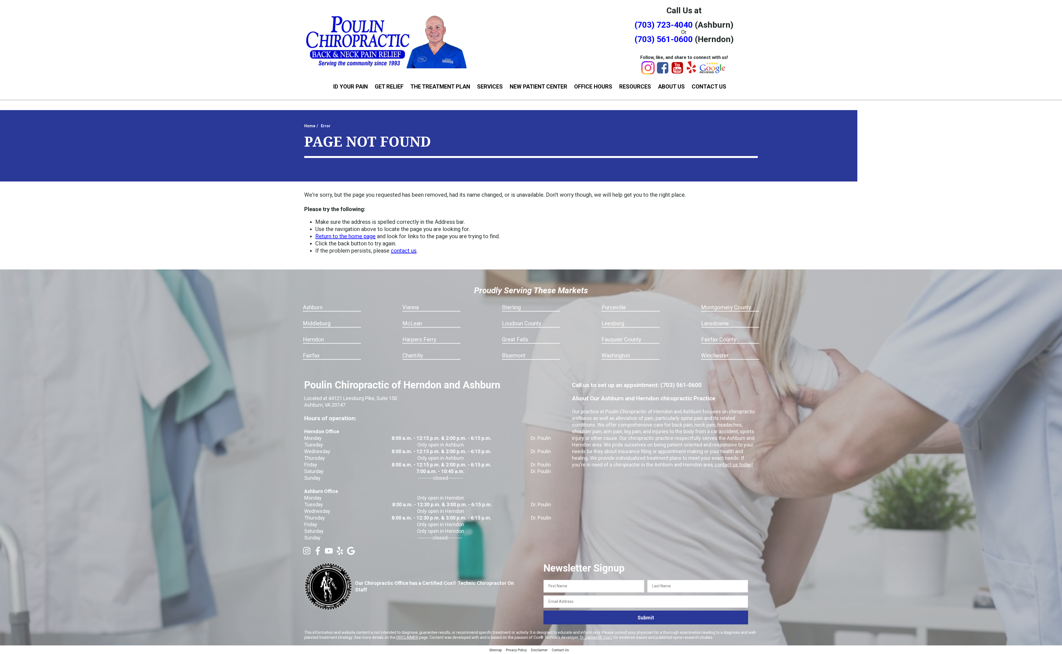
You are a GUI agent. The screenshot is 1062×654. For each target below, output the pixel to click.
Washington (616, 355)
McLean (412, 323)
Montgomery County (726, 307)
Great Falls (515, 339)
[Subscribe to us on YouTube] (329, 553)
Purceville (614, 307)
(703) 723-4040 (663, 25)
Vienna (410, 307)
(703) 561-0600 (663, 39)
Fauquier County (621, 339)
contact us (404, 250)
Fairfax (311, 355)
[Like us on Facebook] (318, 553)
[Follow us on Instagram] (307, 553)
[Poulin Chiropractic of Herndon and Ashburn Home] (387, 40)
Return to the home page (345, 236)
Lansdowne (715, 323)
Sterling (511, 307)
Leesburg (613, 323)
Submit (645, 618)
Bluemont (513, 355)
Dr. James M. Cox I (595, 637)
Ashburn (312, 307)
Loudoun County (521, 323)
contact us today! (734, 465)
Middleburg (316, 323)
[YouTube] (677, 72)
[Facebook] (662, 72)
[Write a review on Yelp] (340, 553)
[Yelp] (691, 71)
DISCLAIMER (407, 637)
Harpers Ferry (419, 339)
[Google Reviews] (713, 72)
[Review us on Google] (351, 553)
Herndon (313, 339)
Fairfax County (718, 339)
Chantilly (412, 355)
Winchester (715, 355)
